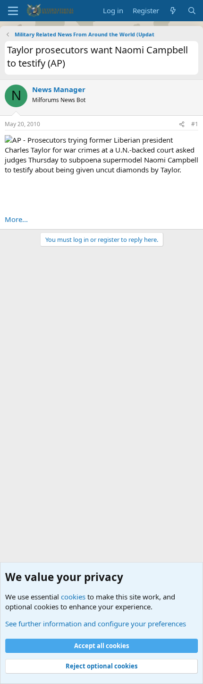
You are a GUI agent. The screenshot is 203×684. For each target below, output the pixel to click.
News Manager (58, 89)
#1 (194, 124)
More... (16, 219)
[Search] (192, 10)
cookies (73, 596)
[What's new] (173, 10)
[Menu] (13, 10)
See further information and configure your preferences (95, 623)
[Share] (182, 124)
